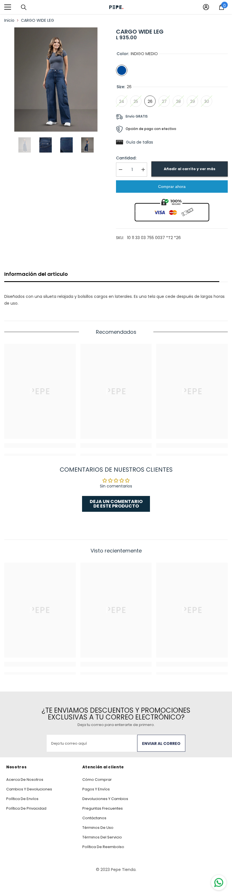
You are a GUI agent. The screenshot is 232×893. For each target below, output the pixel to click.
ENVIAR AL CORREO (161, 743)
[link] (40, 445)
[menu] (7, 7)
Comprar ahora (172, 186)
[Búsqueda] (23, 7)
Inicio (9, 20)
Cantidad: (126, 158)
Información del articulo (36, 274)
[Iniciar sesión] (206, 7)
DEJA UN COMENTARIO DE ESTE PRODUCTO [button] (116, 503)
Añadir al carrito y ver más (189, 168)
